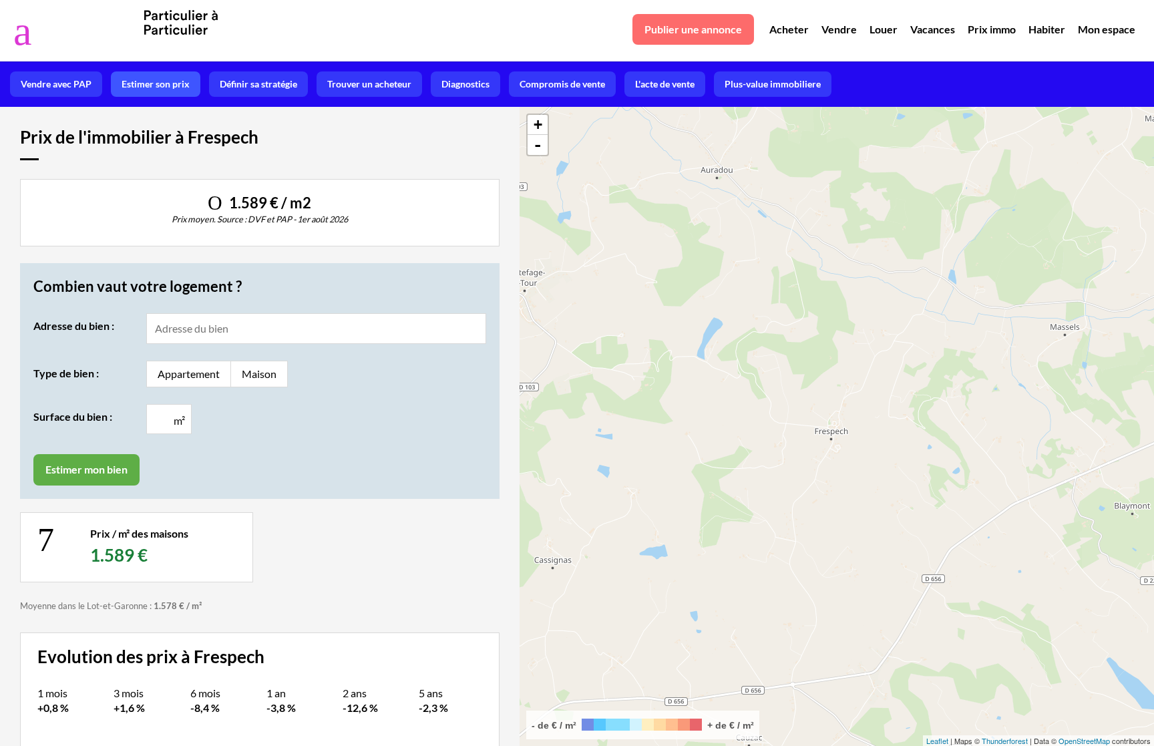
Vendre (839, 29)
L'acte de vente (665, 83)
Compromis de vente (562, 83)
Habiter (1046, 29)
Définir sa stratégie (258, 83)
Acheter (789, 29)
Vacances (932, 29)
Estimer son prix (156, 83)
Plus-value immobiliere (773, 83)
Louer (884, 29)
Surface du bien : (72, 416)
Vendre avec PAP (56, 83)
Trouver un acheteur (369, 83)
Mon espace (1106, 29)
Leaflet (937, 740)
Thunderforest (1005, 740)
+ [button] (538, 124)
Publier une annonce (693, 29)
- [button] (537, 145)
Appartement (189, 373)
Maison (259, 373)
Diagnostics (465, 83)
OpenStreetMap (1084, 740)
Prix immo (992, 29)
